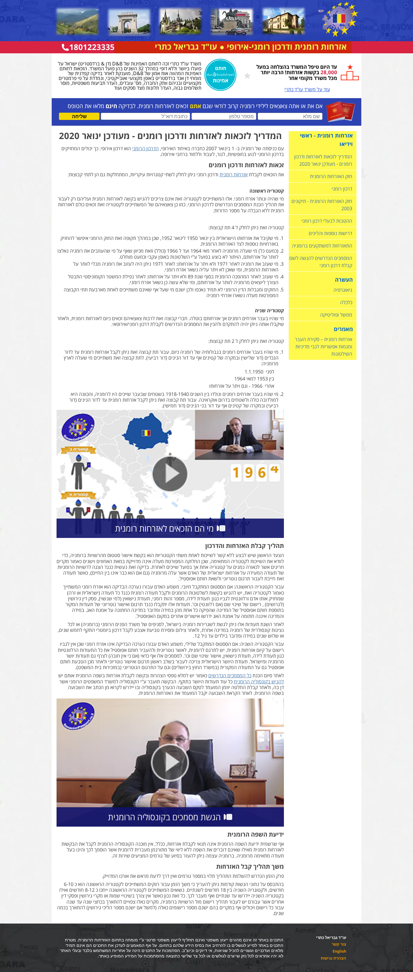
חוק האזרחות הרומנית (331, 176)
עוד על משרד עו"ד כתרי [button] (307, 89)
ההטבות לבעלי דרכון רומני (326, 220)
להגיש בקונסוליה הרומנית (259, 681)
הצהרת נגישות (333, 958)
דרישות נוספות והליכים (330, 233)
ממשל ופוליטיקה (336, 314)
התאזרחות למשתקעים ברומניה (322, 245)
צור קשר (339, 944)
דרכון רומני (342, 188)
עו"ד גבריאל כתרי (186, 46)
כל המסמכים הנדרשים (229, 675)
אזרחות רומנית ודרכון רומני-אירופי (287, 46)
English (339, 951)
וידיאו (346, 144)
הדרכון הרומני (145, 148)
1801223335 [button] (92, 47)
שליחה (79, 116)
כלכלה (346, 302)
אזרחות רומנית (234, 174)
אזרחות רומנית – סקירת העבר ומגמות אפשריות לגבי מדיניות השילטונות (323, 346)
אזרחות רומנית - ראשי (326, 135)
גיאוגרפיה (342, 290)
